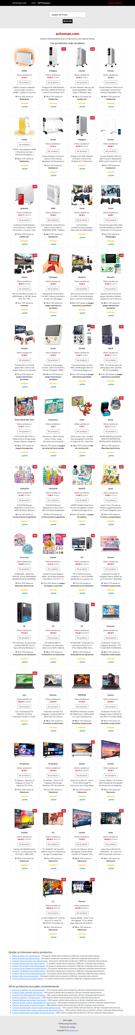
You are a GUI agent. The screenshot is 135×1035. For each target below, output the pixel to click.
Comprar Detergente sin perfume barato (28, 1005)
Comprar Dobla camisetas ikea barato (27, 992)
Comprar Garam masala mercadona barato (29, 968)
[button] (44, 3)
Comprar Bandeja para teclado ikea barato (29, 1000)
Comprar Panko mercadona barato (26, 956)
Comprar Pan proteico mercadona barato (28, 966)
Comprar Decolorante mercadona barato (28, 963)
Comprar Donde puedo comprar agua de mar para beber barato (38, 1010)
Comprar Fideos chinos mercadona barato (29, 973)
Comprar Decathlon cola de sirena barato (28, 990)
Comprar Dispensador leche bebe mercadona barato (33, 1013)
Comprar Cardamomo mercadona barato (28, 971)
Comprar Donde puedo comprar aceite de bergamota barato (36, 1008)
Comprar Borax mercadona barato (26, 958)
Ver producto (24, 82)
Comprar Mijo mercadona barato (25, 976)
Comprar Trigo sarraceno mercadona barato (30, 961)
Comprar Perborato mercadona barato (27, 978)
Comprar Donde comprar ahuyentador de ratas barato (34, 1002)
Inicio (34, 3)
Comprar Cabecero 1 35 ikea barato (26, 997)
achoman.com (19, 2)
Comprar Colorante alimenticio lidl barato (28, 995)
